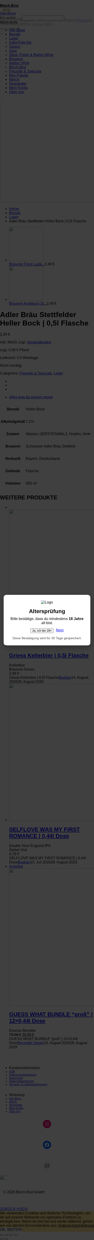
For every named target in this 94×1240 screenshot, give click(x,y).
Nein (60, 630)
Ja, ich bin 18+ (42, 630)
